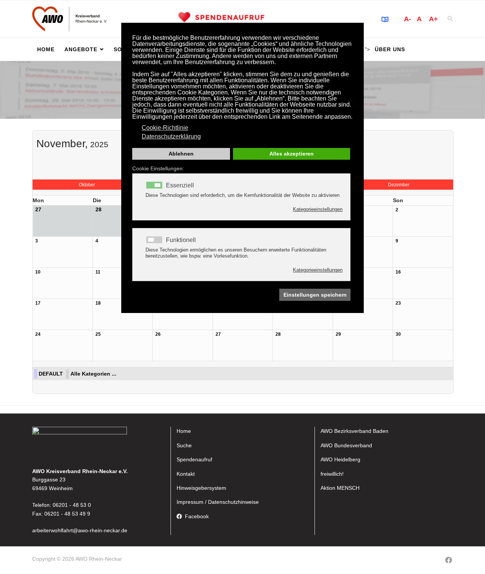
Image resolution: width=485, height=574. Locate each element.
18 (98, 303)
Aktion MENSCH (340, 488)
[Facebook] (448, 560)
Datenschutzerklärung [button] (171, 136)
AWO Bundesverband (346, 445)
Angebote (80, 49)
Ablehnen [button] (181, 154)
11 (97, 272)
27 (218, 334)
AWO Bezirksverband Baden (354, 431)
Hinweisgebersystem (201, 488)
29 (338, 334)
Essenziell (180, 185)
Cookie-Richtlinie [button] (165, 127)
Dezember (399, 184)
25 (98, 334)
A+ (433, 19)
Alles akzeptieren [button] (291, 154)
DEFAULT (51, 374)
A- (407, 19)
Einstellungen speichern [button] (315, 295)
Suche (184, 445)
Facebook (197, 516)
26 (158, 334)
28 (278, 334)
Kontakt (186, 474)
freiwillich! (332, 474)
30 (398, 334)
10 (38, 272)
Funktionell (181, 240)
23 (398, 303)
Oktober (87, 184)
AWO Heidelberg (340, 459)
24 (38, 334)
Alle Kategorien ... (93, 374)
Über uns (390, 49)
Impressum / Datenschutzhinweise (218, 502)
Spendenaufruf (194, 459)
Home (46, 49)
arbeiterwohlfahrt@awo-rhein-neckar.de (79, 530)
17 (38, 303)
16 (398, 272)
